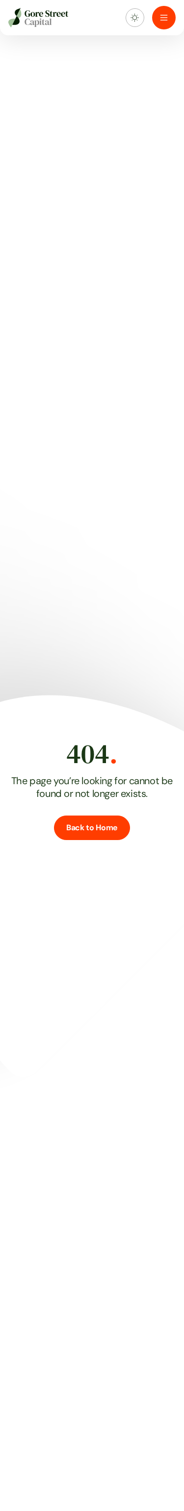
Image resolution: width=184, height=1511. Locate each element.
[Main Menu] (164, 17)
